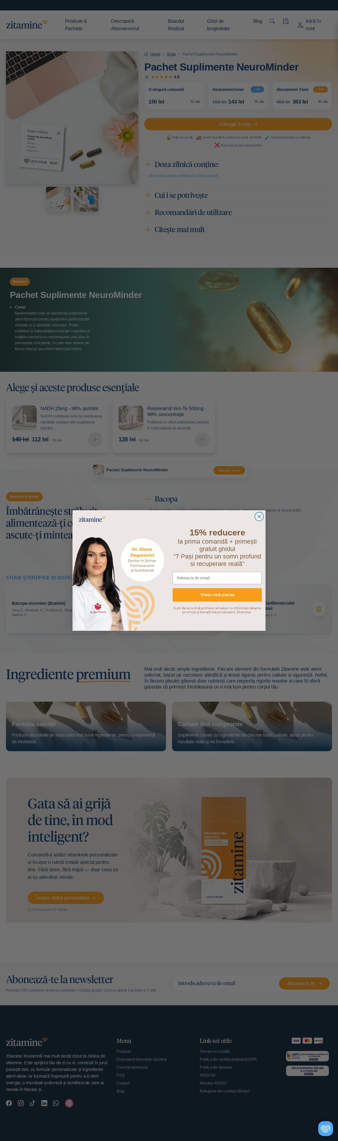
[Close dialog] (259, 516)
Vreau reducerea (217, 594)
